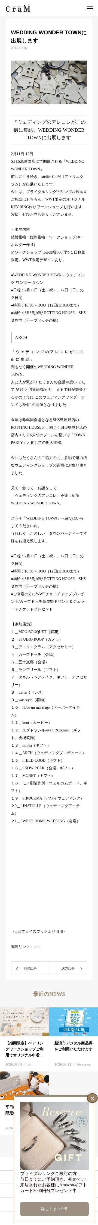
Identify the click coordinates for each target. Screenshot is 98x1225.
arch (37, 947)
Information (83, 1064)
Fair (29, 1064)
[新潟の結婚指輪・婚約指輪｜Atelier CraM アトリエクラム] (17, 8)
